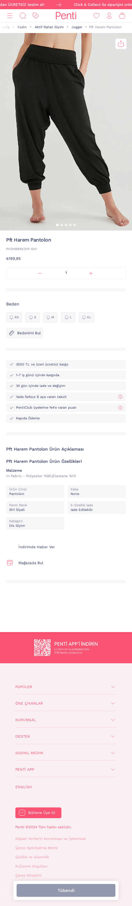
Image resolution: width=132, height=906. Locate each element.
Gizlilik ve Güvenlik (32, 857)
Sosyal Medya (29, 753)
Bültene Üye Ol (41, 813)
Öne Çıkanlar (29, 703)
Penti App (24, 769)
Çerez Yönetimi (28, 875)
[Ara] (22, 16)
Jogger (77, 27)
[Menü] (10, 16)
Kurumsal (25, 720)
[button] (57, 225)
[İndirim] (35, 16)
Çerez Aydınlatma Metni (36, 848)
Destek (22, 736)
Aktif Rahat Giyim (49, 27)
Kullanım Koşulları (31, 866)
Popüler (23, 687)
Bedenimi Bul (29, 333)
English (23, 787)
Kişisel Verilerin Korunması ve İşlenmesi (50, 839)
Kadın (22, 27)
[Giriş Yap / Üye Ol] (109, 16)
